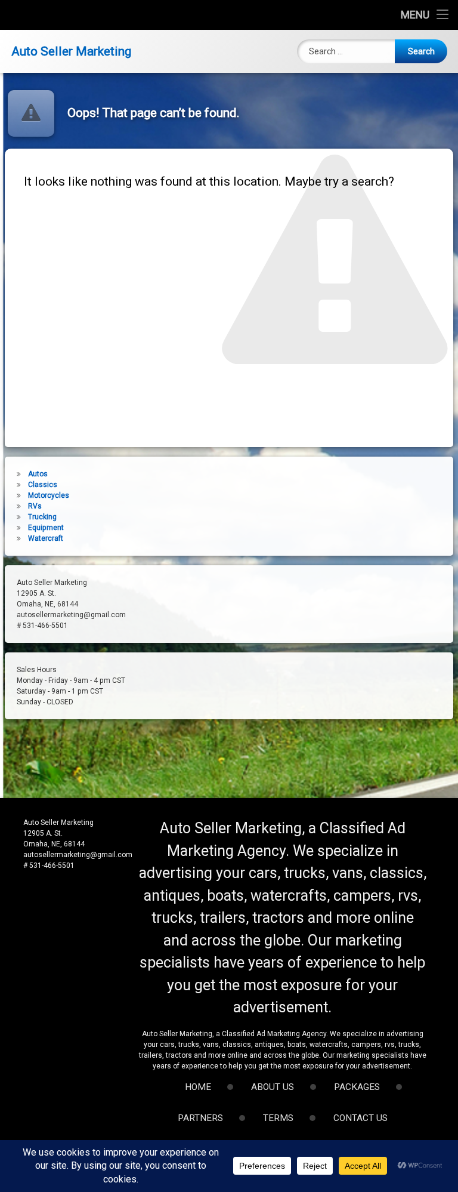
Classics (42, 485)
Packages (357, 1087)
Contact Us (360, 1118)
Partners (200, 1118)
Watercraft (45, 538)
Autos (38, 474)
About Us (272, 1087)
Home (198, 1087)
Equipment (46, 527)
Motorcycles (48, 495)
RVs (35, 506)
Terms (278, 1118)
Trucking (42, 517)
